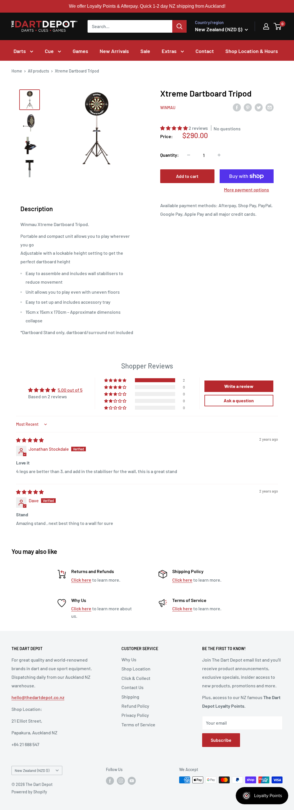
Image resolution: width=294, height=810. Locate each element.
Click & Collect (135, 678)
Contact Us (132, 687)
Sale (145, 51)
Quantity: (169, 155)
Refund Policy (135, 706)
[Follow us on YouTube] (132, 780)
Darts (20, 51)
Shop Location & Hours (251, 51)
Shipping (130, 696)
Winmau (167, 107)
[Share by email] (270, 107)
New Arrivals (114, 51)
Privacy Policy (135, 715)
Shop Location (135, 668)
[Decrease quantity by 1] (189, 155)
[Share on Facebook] (237, 107)
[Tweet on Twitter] (259, 107)
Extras (170, 51)
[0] (277, 26)
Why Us (128, 659)
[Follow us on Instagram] (121, 780)
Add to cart (187, 176)
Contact (205, 51)
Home (16, 70)
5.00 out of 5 (70, 390)
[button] (174, 128)
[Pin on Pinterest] (248, 107)
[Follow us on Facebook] (110, 780)
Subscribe (221, 740)
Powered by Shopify (29, 791)
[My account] (266, 26)
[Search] (179, 26)
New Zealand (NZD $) (32, 770)
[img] (30, 440)
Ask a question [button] (239, 400)
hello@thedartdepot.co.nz (37, 697)
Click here (81, 580)
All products (38, 70)
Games (80, 51)
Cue (50, 51)
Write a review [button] (239, 386)
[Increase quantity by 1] (219, 155)
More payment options (246, 189)
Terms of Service (138, 724)
